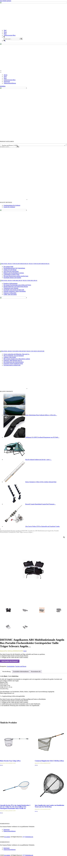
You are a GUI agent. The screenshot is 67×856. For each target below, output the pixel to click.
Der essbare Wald (8, 266)
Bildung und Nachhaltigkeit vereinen (13, 273)
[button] (64, 537)
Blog (5, 33)
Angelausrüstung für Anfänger (11, 205)
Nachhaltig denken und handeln (12, 277)
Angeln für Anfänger (9, 207)
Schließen (2, 86)
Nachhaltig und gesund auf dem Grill (13, 289)
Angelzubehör (7, 530)
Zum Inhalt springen (5, 0)
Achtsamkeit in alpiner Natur (11, 274)
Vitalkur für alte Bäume (9, 269)
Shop (5, 32)
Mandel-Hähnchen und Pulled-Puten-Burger (15, 286)
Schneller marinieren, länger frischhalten (14, 291)
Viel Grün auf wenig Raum (10, 271)
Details (24, 651)
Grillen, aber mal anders (10, 294)
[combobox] (33, 144)
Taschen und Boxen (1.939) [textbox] (33, 145)
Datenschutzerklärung (10, 83)
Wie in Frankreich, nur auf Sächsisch (13, 355)
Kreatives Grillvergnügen (10, 283)
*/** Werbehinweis (27, 836)
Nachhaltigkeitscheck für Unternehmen (14, 268)
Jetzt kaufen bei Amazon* (9, 661)
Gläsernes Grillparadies (9, 293)
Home (5, 75)
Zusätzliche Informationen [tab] (21, 671)
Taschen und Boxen (16, 530)
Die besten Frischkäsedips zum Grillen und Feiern (17, 285)
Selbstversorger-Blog (9, 35)
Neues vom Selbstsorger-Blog (39, 263)
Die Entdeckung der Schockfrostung (13, 362)
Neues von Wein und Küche (35, 351)
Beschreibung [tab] (6, 671)
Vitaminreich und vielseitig (10, 288)
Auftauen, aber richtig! (9, 357)
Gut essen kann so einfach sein (11, 365)
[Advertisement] (13, 174)
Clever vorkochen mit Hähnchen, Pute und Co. (16, 354)
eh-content (7, 836)
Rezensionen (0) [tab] (35, 671)
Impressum (7, 81)
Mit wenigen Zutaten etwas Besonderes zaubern (16, 359)
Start (5, 30)
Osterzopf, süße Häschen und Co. (12, 360)
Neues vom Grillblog (30, 280)
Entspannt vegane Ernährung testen (13, 363)
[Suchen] (21, 39)
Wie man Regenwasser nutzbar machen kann (15, 276)
